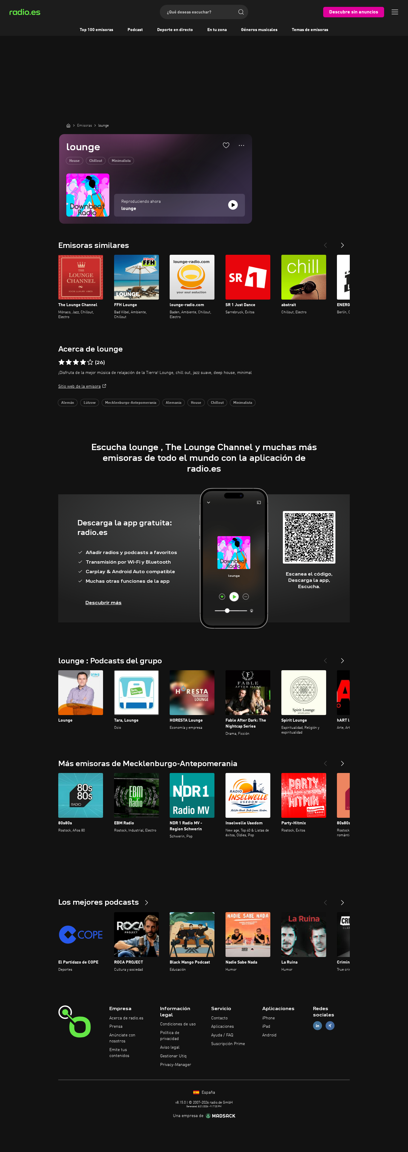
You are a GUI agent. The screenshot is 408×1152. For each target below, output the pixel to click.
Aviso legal (170, 1047)
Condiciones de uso (178, 1024)
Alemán (67, 403)
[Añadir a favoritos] (226, 145)
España (207, 1092)
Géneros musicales (259, 30)
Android (269, 1035)
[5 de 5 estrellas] (90, 362)
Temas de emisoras (310, 30)
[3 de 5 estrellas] (75, 362)
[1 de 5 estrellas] (61, 362)
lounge (128, 208)
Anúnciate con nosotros (122, 1038)
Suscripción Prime (228, 1044)
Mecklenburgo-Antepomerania (130, 403)
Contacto (219, 1018)
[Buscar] (241, 12)
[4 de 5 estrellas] (83, 362)
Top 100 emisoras (96, 30)
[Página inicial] (68, 125)
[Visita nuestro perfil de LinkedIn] (317, 1026)
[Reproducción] (233, 205)
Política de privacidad (169, 1036)
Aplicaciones (222, 1026)
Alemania (173, 403)
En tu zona (217, 30)
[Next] (342, 243)
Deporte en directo (175, 30)
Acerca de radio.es (126, 1018)
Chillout (95, 161)
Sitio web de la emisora (79, 386)
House (74, 161)
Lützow (90, 403)
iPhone (268, 1018)
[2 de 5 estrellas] (68, 362)
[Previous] (325, 243)
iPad (266, 1026)
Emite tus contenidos (119, 1053)
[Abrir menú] (394, 12)
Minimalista (121, 161)
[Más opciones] (241, 145)
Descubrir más (103, 602)
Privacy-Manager (175, 1065)
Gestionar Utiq (173, 1056)
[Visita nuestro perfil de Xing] (330, 1026)
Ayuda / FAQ (222, 1035)
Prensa (115, 1026)
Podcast (135, 30)
